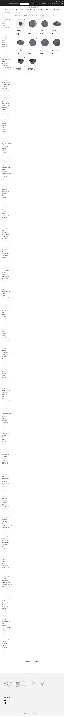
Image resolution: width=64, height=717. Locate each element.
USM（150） (4, 101)
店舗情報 (37, 3)
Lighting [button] (23, 9)
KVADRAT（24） (5, 228)
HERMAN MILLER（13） (6, 247)
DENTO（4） (4, 619)
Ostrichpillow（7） (5, 643)
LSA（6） (4, 21)
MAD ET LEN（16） (5, 103)
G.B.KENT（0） (5, 443)
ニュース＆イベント (19, 682)
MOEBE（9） (4, 152)
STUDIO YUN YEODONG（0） (6, 591)
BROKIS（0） (4, 263)
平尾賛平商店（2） (5, 612)
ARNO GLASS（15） (5, 424)
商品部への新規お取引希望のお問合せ (22, 687)
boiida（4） (4, 563)
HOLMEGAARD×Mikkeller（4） (6, 414)
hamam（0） (4, 450)
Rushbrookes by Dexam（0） (6, 484)
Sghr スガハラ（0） (5, 278)
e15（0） (3, 523)
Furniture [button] (18, 9)
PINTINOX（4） (5, 630)
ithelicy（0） (4, 388)
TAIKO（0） (4, 356)
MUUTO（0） (4, 80)
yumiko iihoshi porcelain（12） (6, 401)
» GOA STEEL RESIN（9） (7, 67)
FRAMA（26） (4, 301)
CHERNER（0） (5, 608)
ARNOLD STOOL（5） (6, 515)
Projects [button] (58, 9)
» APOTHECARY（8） (6, 306)
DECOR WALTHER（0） (6, 84)
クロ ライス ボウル (19, 69)
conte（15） (4, 329)
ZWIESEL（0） (4, 202)
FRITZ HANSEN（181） (6, 19)
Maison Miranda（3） (6, 506)
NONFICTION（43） (6, 282)
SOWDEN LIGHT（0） (6, 221)
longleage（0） (5, 379)
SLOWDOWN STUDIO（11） (6, 479)
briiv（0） (4, 289)
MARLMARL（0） (5, 375)
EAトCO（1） (4, 392)
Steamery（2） (4, 189)
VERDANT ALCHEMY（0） (7, 291)
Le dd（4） (4, 293)
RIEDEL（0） (4, 61)
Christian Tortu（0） (6, 496)
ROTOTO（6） (5, 653)
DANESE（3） (4, 295)
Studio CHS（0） (5, 312)
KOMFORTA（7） (5, 625)
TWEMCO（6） (5, 588)
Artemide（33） (5, 195)
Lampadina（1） (5, 299)
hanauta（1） (4, 337)
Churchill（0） (4, 452)
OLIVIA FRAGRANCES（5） (7, 584)
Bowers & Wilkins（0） (6, 310)
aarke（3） (4, 119)
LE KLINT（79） (5, 86)
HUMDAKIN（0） (5, 333)
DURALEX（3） (5, 55)
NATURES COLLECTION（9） (6, 174)
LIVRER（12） (4, 109)
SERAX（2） (4, 23)
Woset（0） (4, 373)
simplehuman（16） (5, 90)
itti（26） (4, 546)
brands (13, 12)
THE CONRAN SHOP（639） (6, 17)
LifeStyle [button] (35, 9)
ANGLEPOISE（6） (5, 31)
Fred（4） (4, 632)
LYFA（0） (4, 226)
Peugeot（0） (4, 396)
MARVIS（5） (4, 150)
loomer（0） (4, 569)
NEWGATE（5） (5, 92)
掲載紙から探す (18, 686)
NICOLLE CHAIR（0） (6, 234)
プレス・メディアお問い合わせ (21, 685)
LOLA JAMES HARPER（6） (7, 529)
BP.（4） (3, 268)
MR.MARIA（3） (5, 236)
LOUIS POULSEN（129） (6, 59)
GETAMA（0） (4, 308)
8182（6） (4, 651)
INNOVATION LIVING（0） (7, 259)
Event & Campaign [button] (11, 9)
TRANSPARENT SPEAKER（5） (6, 165)
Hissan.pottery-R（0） (6, 433)
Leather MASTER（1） (6, 561)
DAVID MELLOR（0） (6, 316)
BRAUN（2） (4, 42)
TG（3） (3, 358)
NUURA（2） (4, 193)
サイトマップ (6, 686)
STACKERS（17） (5, 99)
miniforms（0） (5, 261)
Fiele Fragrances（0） (6, 297)
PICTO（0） (4, 426)
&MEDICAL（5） (5, 274)
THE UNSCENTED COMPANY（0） (5, 463)
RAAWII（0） (4, 472)
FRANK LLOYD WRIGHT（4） (6, 200)
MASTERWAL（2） (5, 362)
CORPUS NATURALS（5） (7, 582)
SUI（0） (3, 602)
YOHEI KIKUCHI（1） (6, 576)
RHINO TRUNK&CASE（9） (7, 598)
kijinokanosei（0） (5, 565)
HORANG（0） (5, 314)
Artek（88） (4, 29)
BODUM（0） (4, 46)
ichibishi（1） (4, 593)
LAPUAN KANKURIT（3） (6, 431)
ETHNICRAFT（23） (6, 94)
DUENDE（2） (4, 129)
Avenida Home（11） (6, 548)
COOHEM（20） (5, 465)
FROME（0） (4, 571)
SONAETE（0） (5, 435)
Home (2, 12)
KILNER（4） (4, 40)
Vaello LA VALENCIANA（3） (6, 628)
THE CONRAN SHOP (7, 12)
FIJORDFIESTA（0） (5, 211)
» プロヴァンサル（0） (7, 320)
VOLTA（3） (4, 169)
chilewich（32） (5, 44)
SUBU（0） (4, 230)
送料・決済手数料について (8, 682)
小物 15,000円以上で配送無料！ (13, 3)
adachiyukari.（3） (5, 580)
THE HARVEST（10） (6, 156)
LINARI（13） (4, 176)
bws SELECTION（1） (6, 339)
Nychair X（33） (5, 322)
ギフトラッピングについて (8, 685)
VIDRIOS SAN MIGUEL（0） (7, 525)
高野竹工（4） (4, 331)
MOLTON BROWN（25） (6, 178)
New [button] (5, 9)
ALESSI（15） (4, 481)
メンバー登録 (51, 3)
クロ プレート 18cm (43, 31)
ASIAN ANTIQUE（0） (6, 217)
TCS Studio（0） (5, 416)
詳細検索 (33, 3)
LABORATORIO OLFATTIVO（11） (5, 141)
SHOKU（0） (4, 604)
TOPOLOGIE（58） (5, 596)
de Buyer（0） (4, 394)
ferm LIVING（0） (5, 422)
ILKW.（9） (4, 476)
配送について (6, 683)
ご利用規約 (42, 683)
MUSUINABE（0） (5, 383)
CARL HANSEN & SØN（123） (6, 75)
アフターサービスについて (34, 682)
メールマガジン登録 (7, 687)
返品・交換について (7, 684)
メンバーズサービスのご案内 (20, 681)
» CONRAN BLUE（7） (7, 72)
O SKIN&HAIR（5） (5, 639)
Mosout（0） (4, 346)
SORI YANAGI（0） (5, 215)
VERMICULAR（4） (5, 180)
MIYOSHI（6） (4, 610)
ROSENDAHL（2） (5, 420)
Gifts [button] (39, 9)
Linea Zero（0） (5, 550)
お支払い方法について (7, 681)
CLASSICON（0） (5, 255)
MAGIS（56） (4, 36)
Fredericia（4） (5, 641)
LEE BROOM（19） (5, 146)
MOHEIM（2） (4, 369)
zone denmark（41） (6, 454)
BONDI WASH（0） (5, 343)
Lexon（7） (4, 645)
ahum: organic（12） (5, 488)
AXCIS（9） (4, 458)
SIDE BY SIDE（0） (5, 88)
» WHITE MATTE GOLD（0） (6, 70)
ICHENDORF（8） (5, 133)
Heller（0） (4, 445)
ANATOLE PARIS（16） (6, 621)
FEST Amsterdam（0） (6, 253)
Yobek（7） (4, 447)
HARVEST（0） (5, 197)
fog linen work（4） (5, 456)
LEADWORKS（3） (5, 637)
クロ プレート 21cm (31, 31)
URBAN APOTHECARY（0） (6, 114)
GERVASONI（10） (5, 50)
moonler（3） (4, 504)
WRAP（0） (4, 287)
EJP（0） (3, 437)
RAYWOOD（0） (5, 540)
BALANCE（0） (5, 238)
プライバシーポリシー (44, 685)
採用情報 (17, 684)
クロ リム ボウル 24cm (56, 31)
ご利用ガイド (46, 3)
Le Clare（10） (4, 498)
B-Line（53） (4, 125)
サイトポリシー (43, 684)
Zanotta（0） (4, 171)
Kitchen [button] (28, 9)
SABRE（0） (4, 154)
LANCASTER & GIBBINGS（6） (6, 144)
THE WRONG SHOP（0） (6, 158)
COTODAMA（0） (5, 219)
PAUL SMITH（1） (5, 232)
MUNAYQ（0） (5, 544)
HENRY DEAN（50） (5, 27)
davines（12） (4, 439)
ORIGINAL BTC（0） (6, 105)
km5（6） (4, 555)
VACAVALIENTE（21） (6, 167)
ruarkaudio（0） (5, 266)
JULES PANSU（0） (5, 135)
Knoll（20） (4, 57)
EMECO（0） (4, 350)
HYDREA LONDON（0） (6, 131)
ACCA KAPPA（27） (6, 121)
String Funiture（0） (5, 207)
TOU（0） (4, 213)
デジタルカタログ (33, 683)
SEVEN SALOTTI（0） (6, 82)
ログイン (55, 3)
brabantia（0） (4, 341)
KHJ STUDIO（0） (5, 474)
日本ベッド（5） (5, 521)
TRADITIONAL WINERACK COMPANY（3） (7, 162)
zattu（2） (4, 386)
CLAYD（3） (4, 127)
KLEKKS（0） (4, 578)
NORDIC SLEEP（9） (6, 527)
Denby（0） (4, 441)
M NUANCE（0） (5, 403)
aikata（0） (4, 418)
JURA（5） (4, 500)
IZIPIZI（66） (4, 517)
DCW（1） (4, 348)
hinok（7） (4, 371)
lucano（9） (4, 148)
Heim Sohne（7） (5, 538)
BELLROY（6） (4, 647)
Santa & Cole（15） (5, 191)
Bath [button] (31, 9)
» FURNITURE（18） (6, 303)
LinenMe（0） (4, 408)
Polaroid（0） (4, 559)
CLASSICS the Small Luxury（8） (7, 491)
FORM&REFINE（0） (6, 270)
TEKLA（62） (4, 519)
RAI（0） (3, 600)
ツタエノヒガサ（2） (5, 276)
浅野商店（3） (4, 623)
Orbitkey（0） (4, 398)
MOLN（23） (4, 251)
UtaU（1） (4, 335)
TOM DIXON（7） (5, 48)
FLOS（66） (4, 38)
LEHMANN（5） (5, 508)
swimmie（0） (4, 354)
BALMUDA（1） (5, 63)
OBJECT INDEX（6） (6, 367)
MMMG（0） (4, 327)
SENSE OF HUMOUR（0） (6, 381)
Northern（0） (4, 272)
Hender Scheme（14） (6, 97)
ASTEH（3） (4, 557)
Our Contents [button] (52, 9)
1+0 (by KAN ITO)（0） (6, 586)
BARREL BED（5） (5, 240)
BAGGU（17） (4, 123)
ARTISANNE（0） (5, 185)
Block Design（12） (5, 567)
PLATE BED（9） (5, 242)
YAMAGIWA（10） (5, 606)
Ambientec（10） (5, 107)
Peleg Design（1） (5, 634)
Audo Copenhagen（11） (6, 531)
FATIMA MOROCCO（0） (6, 352)
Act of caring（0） (5, 486)
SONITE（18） (4, 467)
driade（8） (4, 209)
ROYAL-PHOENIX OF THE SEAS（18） (6, 411)
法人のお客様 (41, 3)
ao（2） (3, 649)
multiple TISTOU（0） (6, 390)
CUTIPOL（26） (5, 65)
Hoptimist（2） (5, 617)
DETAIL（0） (4, 360)
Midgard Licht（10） (5, 536)
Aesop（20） (4, 111)
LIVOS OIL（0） (5, 249)
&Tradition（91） (5, 187)
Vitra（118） (4, 25)
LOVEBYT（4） (5, 502)
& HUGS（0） (4, 510)
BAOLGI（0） (4, 78)
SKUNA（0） (4, 460)
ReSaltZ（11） (4, 377)
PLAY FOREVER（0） (6, 542)
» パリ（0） (5, 318)
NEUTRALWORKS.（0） (6, 280)
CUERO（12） (4, 257)
